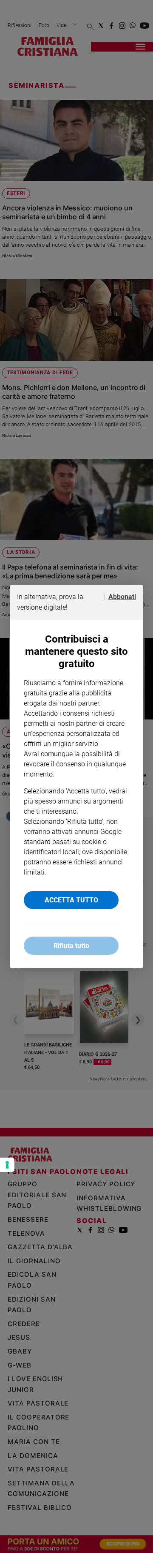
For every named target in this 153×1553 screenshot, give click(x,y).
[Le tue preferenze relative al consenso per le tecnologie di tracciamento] (7, 1165)
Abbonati (122, 597)
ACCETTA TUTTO (71, 900)
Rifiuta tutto (71, 946)
